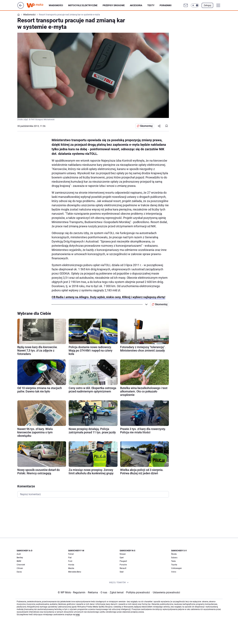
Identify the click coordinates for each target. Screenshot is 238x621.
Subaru (174, 557)
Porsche (123, 565)
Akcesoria (136, 5)
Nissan (123, 554)
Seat (122, 572)
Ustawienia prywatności (166, 592)
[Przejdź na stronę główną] (20, 7)
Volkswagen (176, 568)
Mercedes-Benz (74, 572)
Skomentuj (146, 125)
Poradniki (165, 5)
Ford (70, 561)
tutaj (77, 614)
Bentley (20, 557)
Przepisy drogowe (114, 5)
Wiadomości (56, 5)
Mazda (71, 568)
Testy (150, 5)
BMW (19, 561)
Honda (71, 565)
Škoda (174, 554)
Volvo (173, 572)
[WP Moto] (37, 5)
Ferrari (71, 554)
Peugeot (123, 561)
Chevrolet (21, 565)
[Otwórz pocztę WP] (185, 5)
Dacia (19, 572)
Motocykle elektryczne (82, 5)
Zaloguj (207, 5)
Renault (123, 568)
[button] (195, 5)
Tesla (173, 561)
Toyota (174, 565)
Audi (19, 554)
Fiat (70, 557)
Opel (122, 557)
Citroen (20, 568)
